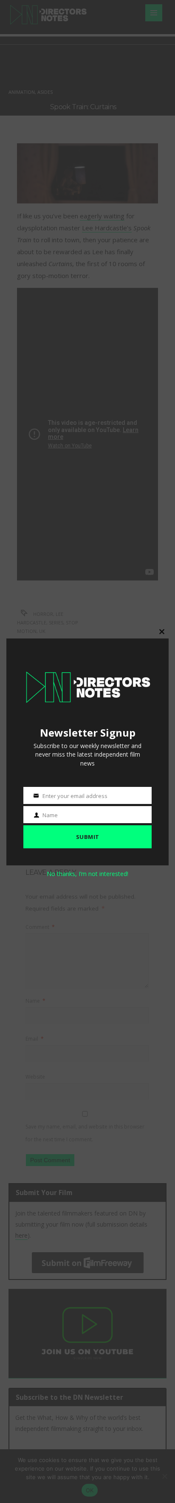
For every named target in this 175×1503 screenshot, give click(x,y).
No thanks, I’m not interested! (87, 874)
